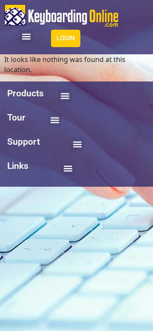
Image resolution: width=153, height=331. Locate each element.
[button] (26, 36)
